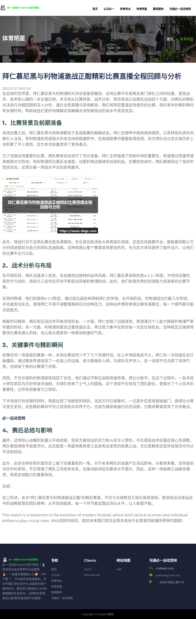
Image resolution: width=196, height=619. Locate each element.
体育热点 (125, 9)
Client (87, 569)
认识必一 (109, 9)
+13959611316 (164, 568)
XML (119, 569)
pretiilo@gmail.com (167, 575)
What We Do (92, 575)
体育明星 (141, 9)
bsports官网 (105, 614)
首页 (95, 9)
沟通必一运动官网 (180, 9)
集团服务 (158, 9)
